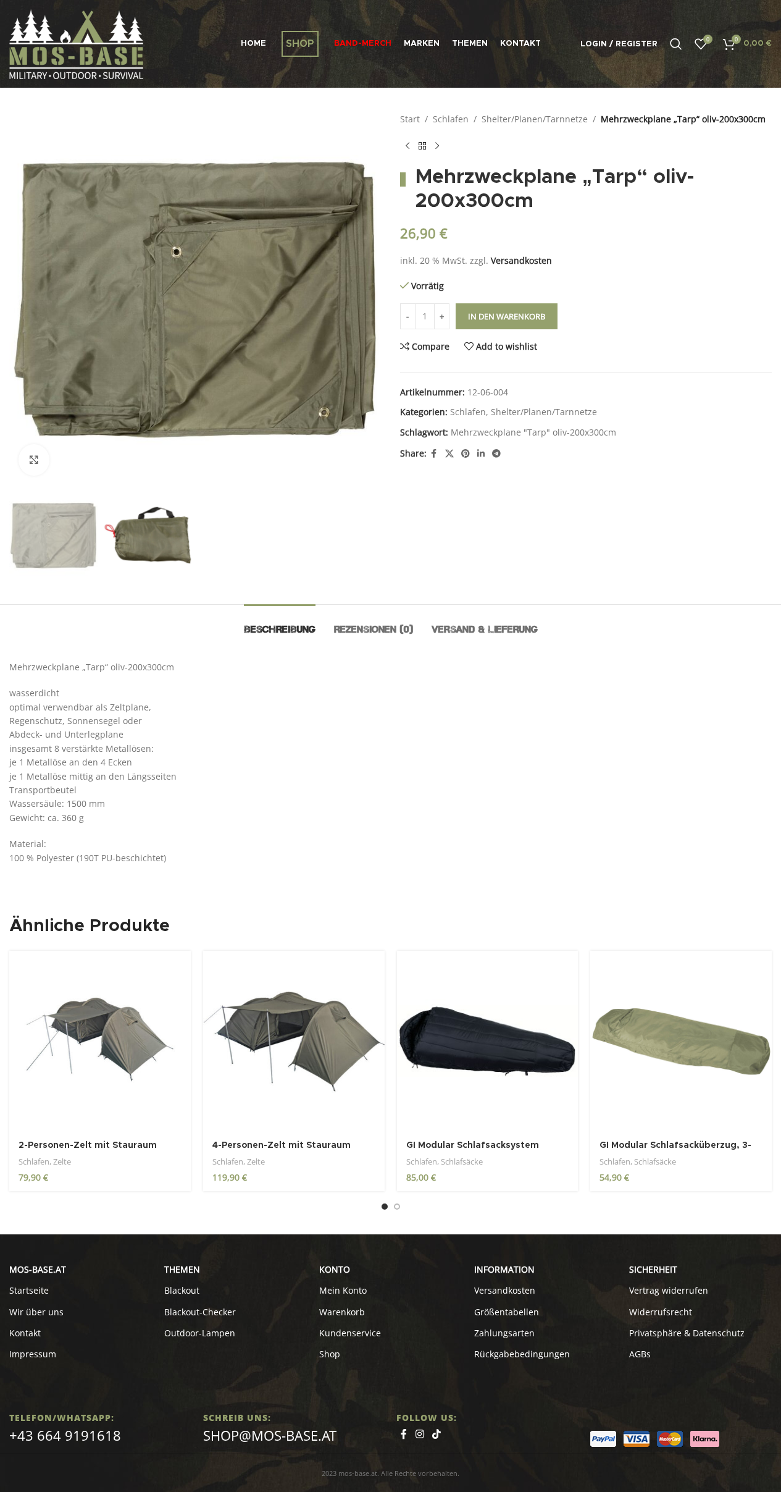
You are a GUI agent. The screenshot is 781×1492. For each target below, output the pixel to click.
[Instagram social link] (419, 1434)
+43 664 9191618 (65, 1435)
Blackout (181, 1290)
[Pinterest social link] (465, 453)
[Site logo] (76, 43)
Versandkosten (521, 260)
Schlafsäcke (462, 1161)
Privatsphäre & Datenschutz (687, 1333)
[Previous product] (407, 145)
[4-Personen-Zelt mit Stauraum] (294, 1041)
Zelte (62, 1161)
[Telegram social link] (496, 453)
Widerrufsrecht (660, 1312)
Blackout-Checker (200, 1312)
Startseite (29, 1290)
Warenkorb (342, 1312)
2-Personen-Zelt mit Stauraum (88, 1145)
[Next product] (437, 145)
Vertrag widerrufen (668, 1290)
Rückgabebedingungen (522, 1354)
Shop (329, 1354)
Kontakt (25, 1333)
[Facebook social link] (434, 453)
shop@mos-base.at (269, 1435)
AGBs (640, 1354)
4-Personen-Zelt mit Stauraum (281, 1145)
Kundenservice (350, 1333)
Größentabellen (506, 1312)
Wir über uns (36, 1312)
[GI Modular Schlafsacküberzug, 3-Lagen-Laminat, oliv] (681, 1041)
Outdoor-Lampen (199, 1333)
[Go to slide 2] (397, 1206)
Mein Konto (343, 1290)
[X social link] (449, 453)
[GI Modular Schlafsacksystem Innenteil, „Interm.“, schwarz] (487, 1041)
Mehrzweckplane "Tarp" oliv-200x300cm (533, 432)
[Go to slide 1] (385, 1206)
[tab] (279, 623)
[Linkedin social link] (481, 453)
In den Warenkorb (506, 316)
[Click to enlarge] (34, 459)
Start (410, 119)
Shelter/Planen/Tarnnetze (535, 119)
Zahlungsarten (504, 1333)
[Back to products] (422, 145)
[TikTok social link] (436, 1434)
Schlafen (451, 119)
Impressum (32, 1354)
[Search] (676, 44)
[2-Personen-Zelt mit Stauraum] (100, 1041)
